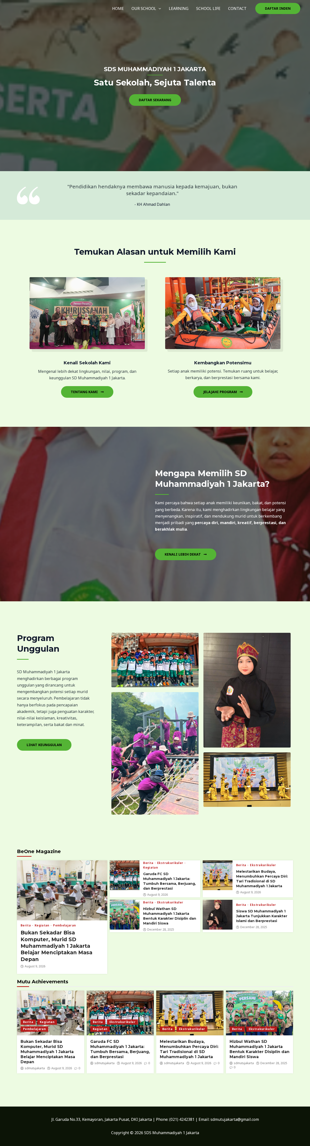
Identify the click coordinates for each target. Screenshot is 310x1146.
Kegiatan (42, 925)
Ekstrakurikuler (170, 863)
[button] (277, 8)
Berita (26, 925)
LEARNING (178, 8)
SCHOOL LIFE (208, 8)
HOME (118, 8)
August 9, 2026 (35, 966)
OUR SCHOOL (144, 8)
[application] (158, 8)
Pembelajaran (64, 925)
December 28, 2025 (160, 929)
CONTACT (237, 8)
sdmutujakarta (35, 1068)
